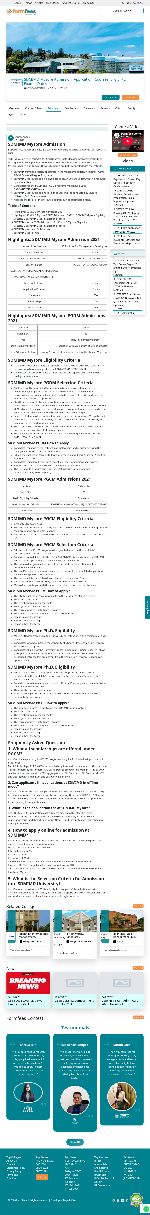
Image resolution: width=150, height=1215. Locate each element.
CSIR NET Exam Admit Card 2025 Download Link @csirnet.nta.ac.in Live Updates (127, 301)
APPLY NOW (110, 97)
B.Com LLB (100, 1174)
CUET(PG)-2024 (132, 1164)
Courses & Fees (33, 108)
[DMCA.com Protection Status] (136, 1200)
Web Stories (52, 3)
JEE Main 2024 (72, 1185)
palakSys (71, 1200)
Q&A (11, 114)
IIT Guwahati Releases (72, 1180)
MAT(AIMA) (130, 1160)
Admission (53, 108)
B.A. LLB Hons (101, 1171)
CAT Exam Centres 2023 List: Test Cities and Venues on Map (127, 239)
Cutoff (118, 108)
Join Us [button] (42, 1177)
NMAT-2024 (130, 1171)
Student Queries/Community (78, 3)
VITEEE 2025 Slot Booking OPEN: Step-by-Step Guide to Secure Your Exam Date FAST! (126, 216)
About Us (11, 1160)
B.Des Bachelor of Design (104, 1180)
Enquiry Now (147, 607)
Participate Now (128, 155)
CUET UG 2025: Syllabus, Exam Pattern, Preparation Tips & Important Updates (126, 197)
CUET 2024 (41, 1171)
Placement (89, 108)
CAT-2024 (129, 1167)
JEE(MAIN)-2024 (132, 1178)
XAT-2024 (128, 1174)
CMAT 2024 (42, 1167)
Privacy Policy (13, 1171)
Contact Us (12, 1164)
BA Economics (102, 1185)
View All (138, 906)
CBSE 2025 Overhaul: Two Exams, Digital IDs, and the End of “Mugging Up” (127, 267)
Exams (17, 3)
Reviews (105, 108)
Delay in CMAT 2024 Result (73, 1173)
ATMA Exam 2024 (45, 1160)
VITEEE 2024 (71, 1188)
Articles (39, 3)
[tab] (14, 108)
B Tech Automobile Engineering (101, 1164)
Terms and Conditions (12, 1176)
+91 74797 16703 (134, 3)
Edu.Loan (130, 97)
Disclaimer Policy (15, 1167)
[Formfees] (51, 12)
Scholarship (71, 108)
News (29, 3)
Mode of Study (120, 10)
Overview (14, 108)
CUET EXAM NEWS (75, 1160)
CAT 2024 (41, 1164)
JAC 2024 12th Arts (72, 1166)
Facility (131, 108)
